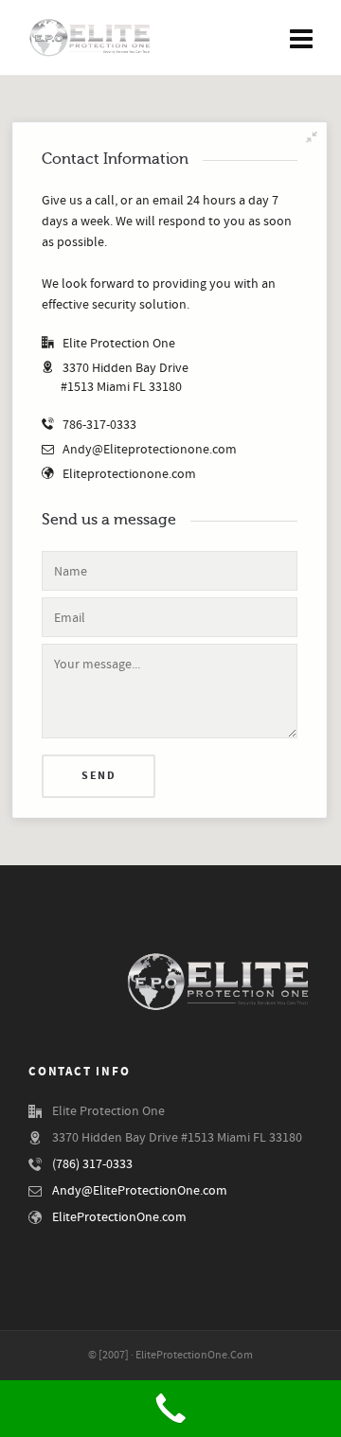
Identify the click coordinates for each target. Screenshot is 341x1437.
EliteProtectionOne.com (119, 1217)
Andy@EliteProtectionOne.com (139, 1190)
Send (98, 776)
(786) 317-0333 (92, 1164)
